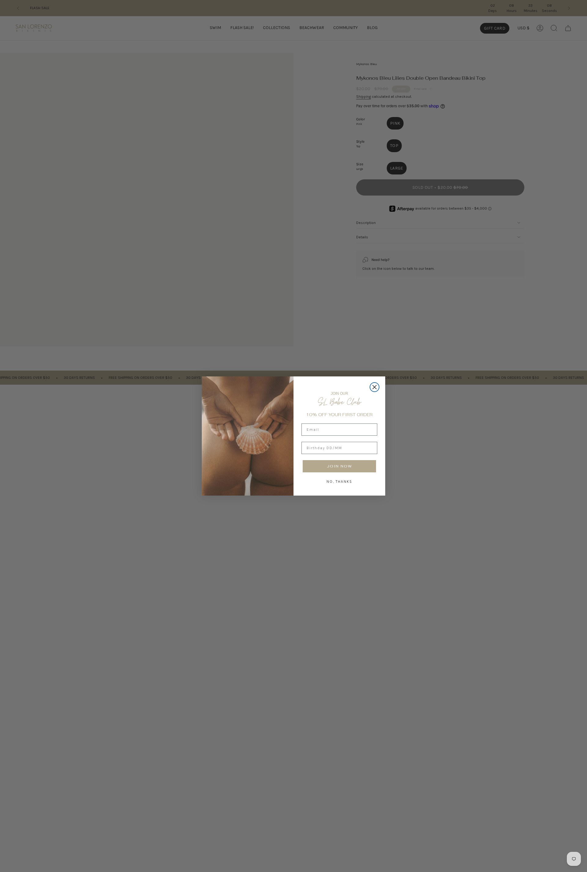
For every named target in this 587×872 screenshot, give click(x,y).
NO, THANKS (339, 481)
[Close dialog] (374, 387)
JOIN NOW (339, 466)
